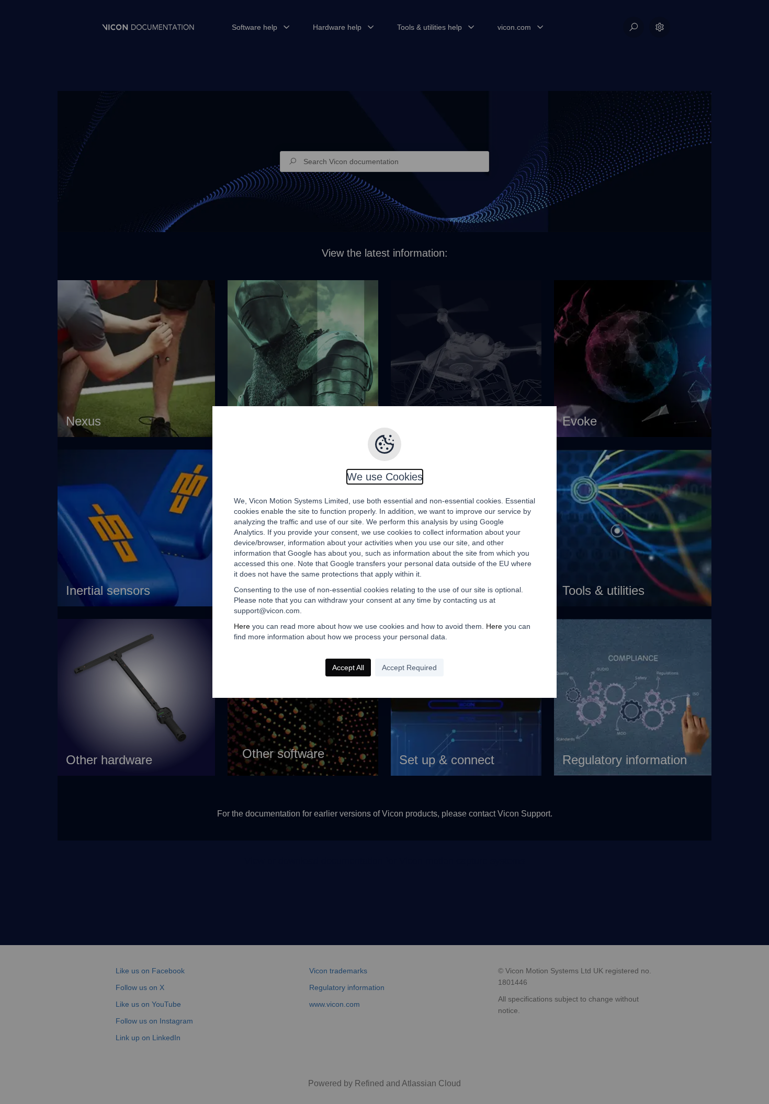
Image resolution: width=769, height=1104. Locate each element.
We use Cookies (385, 476)
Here (242, 626)
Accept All (348, 667)
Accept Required (409, 667)
